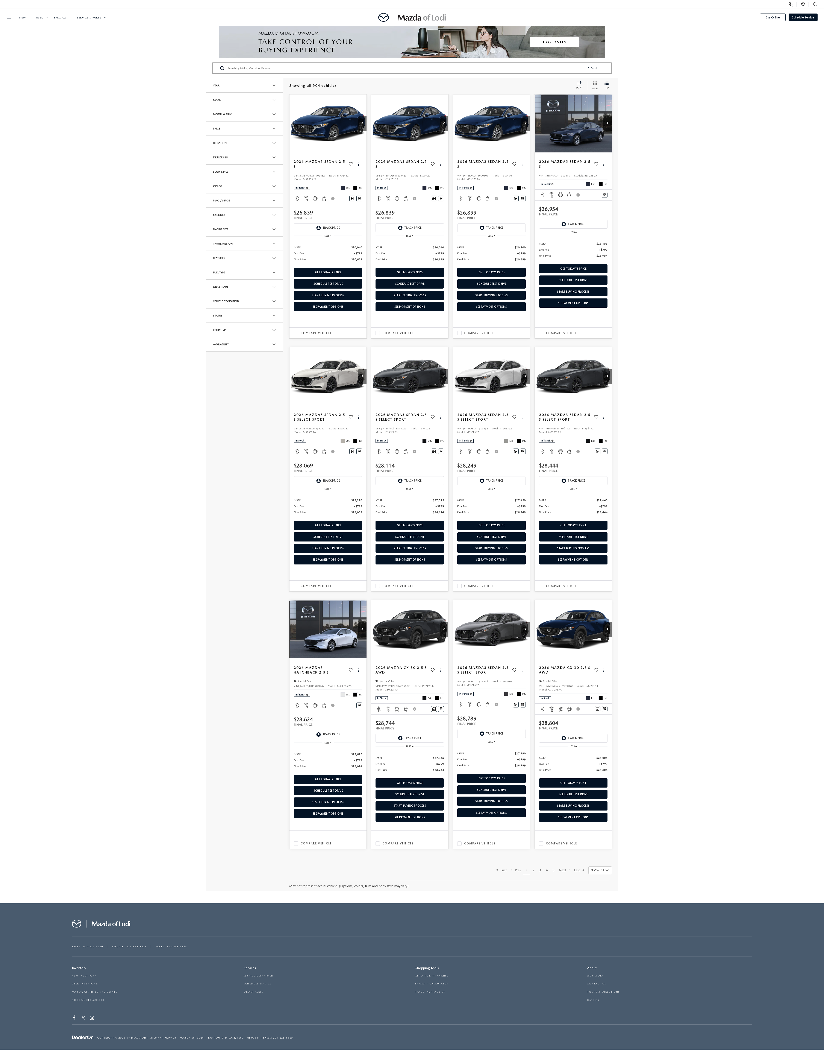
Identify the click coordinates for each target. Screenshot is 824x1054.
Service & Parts (89, 17)
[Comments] (352, 198)
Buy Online (773, 17)
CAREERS (593, 1000)
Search (593, 68)
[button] (362, 123)
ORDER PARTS (253, 991)
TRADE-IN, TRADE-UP (430, 991)
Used (40, 17)
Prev (516, 870)
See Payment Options (328, 306)
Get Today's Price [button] (328, 272)
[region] (328, 253)
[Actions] (358, 164)
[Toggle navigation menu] (7, 17)
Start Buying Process (328, 295)
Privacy (171, 1037)
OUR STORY (595, 975)
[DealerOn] (83, 1037)
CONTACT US (596, 983)
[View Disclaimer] (333, 198)
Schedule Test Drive (328, 283)
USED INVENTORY (84, 983)
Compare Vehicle (316, 333)
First (502, 870)
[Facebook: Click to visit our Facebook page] (74, 1018)
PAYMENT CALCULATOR (432, 983)
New (22, 17)
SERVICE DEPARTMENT (259, 975)
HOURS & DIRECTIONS (603, 991)
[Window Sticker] (359, 198)
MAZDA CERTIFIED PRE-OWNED (95, 991)
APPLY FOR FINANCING (432, 975)
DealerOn (138, 1037)
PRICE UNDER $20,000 (88, 1000)
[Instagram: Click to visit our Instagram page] (92, 1018)
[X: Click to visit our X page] (83, 1018)
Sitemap (155, 1037)
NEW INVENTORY (84, 975)
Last (578, 870)
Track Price (331, 227)
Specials (60, 17)
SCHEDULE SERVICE (257, 983)
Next (564, 870)
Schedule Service (803, 17)
